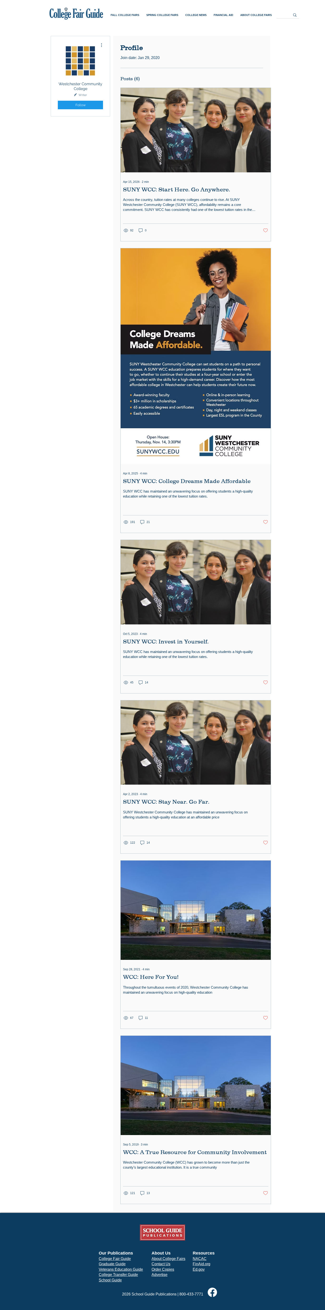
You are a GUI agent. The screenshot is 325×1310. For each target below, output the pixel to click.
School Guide (110, 1280)
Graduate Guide (112, 1264)
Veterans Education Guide (121, 1269)
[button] (125, 15)
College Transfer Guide (118, 1275)
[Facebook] (212, 1292)
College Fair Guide (115, 1259)
